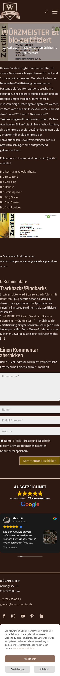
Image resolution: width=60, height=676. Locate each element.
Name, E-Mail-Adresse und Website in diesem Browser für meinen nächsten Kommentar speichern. (25, 446)
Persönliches (46, 47)
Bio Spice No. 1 (9, 176)
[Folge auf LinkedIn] (41, 616)
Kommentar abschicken (39, 460)
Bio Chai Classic (9, 202)
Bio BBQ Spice (9, 197)
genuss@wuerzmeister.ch (16, 604)
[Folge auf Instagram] (13, 616)
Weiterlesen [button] (10, 547)
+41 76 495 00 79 (10, 599)
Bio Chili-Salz (8, 182)
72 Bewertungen (39, 498)
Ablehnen (44, 669)
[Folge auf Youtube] (23, 616)
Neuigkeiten (28, 47)
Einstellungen (17, 669)
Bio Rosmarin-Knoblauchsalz (18, 171)
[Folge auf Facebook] (4, 616)
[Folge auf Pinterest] (32, 616)
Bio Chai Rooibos (10, 207)
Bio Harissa (7, 187)
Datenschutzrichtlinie (23, 648)
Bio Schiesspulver (11, 192)
